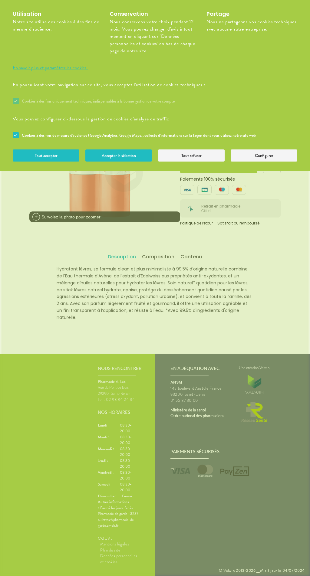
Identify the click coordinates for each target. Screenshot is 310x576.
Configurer (264, 155)
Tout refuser (191, 155)
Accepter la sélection (119, 155)
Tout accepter (46, 155)
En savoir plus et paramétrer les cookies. (50, 67)
